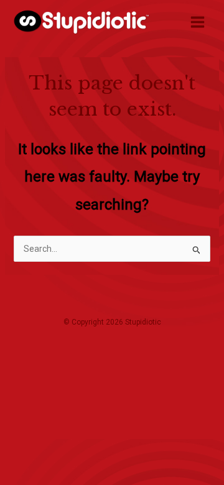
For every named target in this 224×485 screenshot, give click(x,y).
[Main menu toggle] (197, 21)
